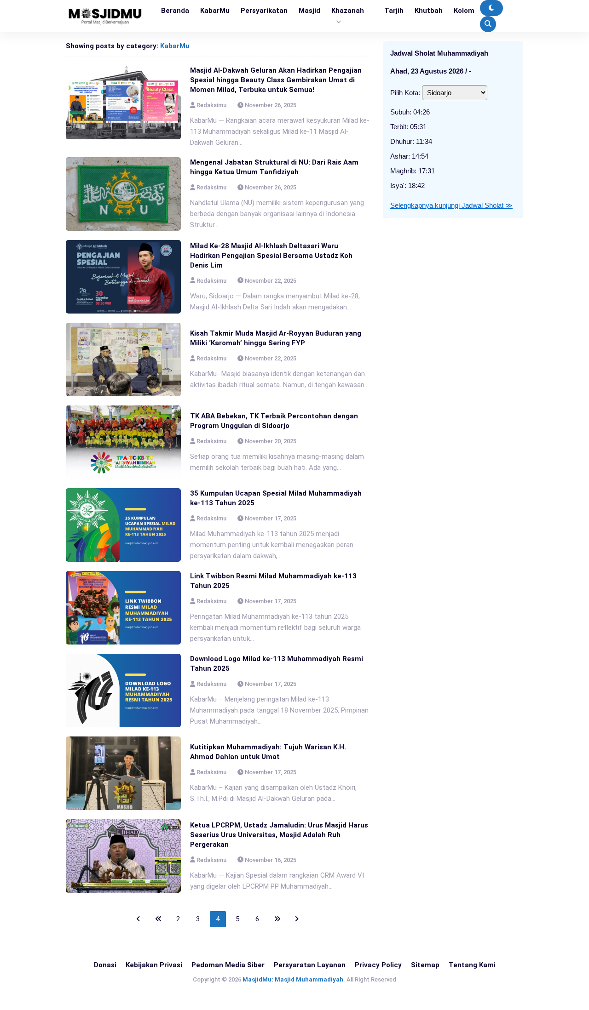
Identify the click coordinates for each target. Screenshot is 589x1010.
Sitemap (425, 965)
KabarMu (175, 46)
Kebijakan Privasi (154, 965)
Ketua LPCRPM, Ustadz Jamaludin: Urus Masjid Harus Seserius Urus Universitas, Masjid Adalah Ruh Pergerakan (279, 835)
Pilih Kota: (405, 93)
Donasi (105, 965)
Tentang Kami (472, 965)
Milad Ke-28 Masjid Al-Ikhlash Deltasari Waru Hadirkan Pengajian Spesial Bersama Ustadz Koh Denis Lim (271, 255)
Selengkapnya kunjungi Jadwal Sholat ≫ (451, 205)
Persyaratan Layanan (310, 965)
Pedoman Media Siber (228, 965)
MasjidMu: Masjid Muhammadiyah (293, 979)
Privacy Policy (378, 965)
